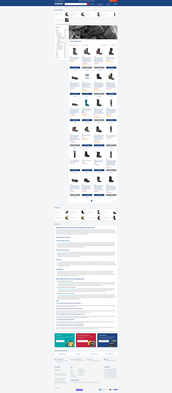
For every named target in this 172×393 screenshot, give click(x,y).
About (72, 369)
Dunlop (83, 56)
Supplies (88, 7)
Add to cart (87, 93)
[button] (114, 4)
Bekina (83, 134)
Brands (72, 370)
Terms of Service (80, 369)
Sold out (87, 67)
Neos (70, 56)
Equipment (83, 7)
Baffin (95, 184)
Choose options (75, 67)
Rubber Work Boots (59, 9)
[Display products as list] (115, 45)
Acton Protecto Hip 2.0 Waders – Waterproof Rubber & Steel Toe (74, 161)
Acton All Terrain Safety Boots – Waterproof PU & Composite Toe (86, 110)
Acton (71, 81)
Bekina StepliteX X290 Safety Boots (86, 136)
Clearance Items (100, 7)
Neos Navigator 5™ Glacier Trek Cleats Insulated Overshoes (111, 58)
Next (114, 200)
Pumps (77, 7)
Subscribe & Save (113, 1)
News (71, 373)
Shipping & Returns (74, 376)
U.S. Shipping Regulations (81, 370)
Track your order (80, 373)
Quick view (75, 96)
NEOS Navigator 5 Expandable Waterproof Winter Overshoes (74, 58)
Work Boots (66, 7)
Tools (72, 7)
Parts (94, 7)
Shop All (56, 7)
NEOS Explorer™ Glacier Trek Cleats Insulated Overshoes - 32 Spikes (98, 161)
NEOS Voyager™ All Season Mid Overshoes (86, 161)
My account (108, 4)
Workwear (60, 7)
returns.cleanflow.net (83, 382)
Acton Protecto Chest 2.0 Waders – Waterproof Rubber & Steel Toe (111, 136)
